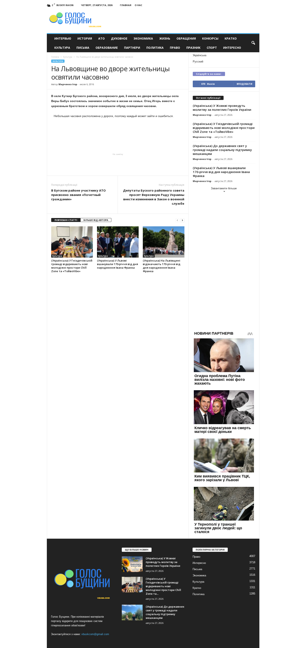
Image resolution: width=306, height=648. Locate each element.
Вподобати (244, 83)
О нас (138, 5)
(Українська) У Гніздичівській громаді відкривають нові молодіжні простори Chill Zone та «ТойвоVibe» (71, 266)
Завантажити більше (224, 188)
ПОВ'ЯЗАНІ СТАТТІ (66, 220)
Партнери (132, 48)
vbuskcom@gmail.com (95, 634)
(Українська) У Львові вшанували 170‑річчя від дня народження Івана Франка (117, 264)
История (84, 38)
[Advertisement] (118, 164)
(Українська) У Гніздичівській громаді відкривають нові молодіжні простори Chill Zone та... (163, 586)
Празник (193, 48)
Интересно (232, 48)
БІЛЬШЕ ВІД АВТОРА (95, 220)
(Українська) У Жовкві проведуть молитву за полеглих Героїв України (222, 107)
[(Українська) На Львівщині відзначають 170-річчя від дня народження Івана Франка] (163, 242)
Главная (125, 5)
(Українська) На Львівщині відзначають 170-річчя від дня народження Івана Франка (161, 266)
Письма (82, 48)
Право (175, 48)
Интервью (62, 38)
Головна (55, 56)
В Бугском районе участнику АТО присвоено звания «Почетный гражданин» (78, 194)
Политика (155, 48)
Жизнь (164, 38)
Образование (107, 48)
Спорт (212, 48)
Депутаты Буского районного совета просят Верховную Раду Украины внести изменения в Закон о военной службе (153, 197)
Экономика (143, 38)
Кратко (231, 38)
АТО (101, 38)
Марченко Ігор (67, 84)
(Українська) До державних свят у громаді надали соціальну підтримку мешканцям (222, 150)
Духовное (119, 38)
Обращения (186, 38)
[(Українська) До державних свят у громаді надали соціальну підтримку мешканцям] (132, 612)
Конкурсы (210, 38)
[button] (253, 43)
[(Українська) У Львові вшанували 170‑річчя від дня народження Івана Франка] (118, 242)
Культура (62, 48)
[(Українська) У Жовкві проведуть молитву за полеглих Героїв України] (132, 564)
